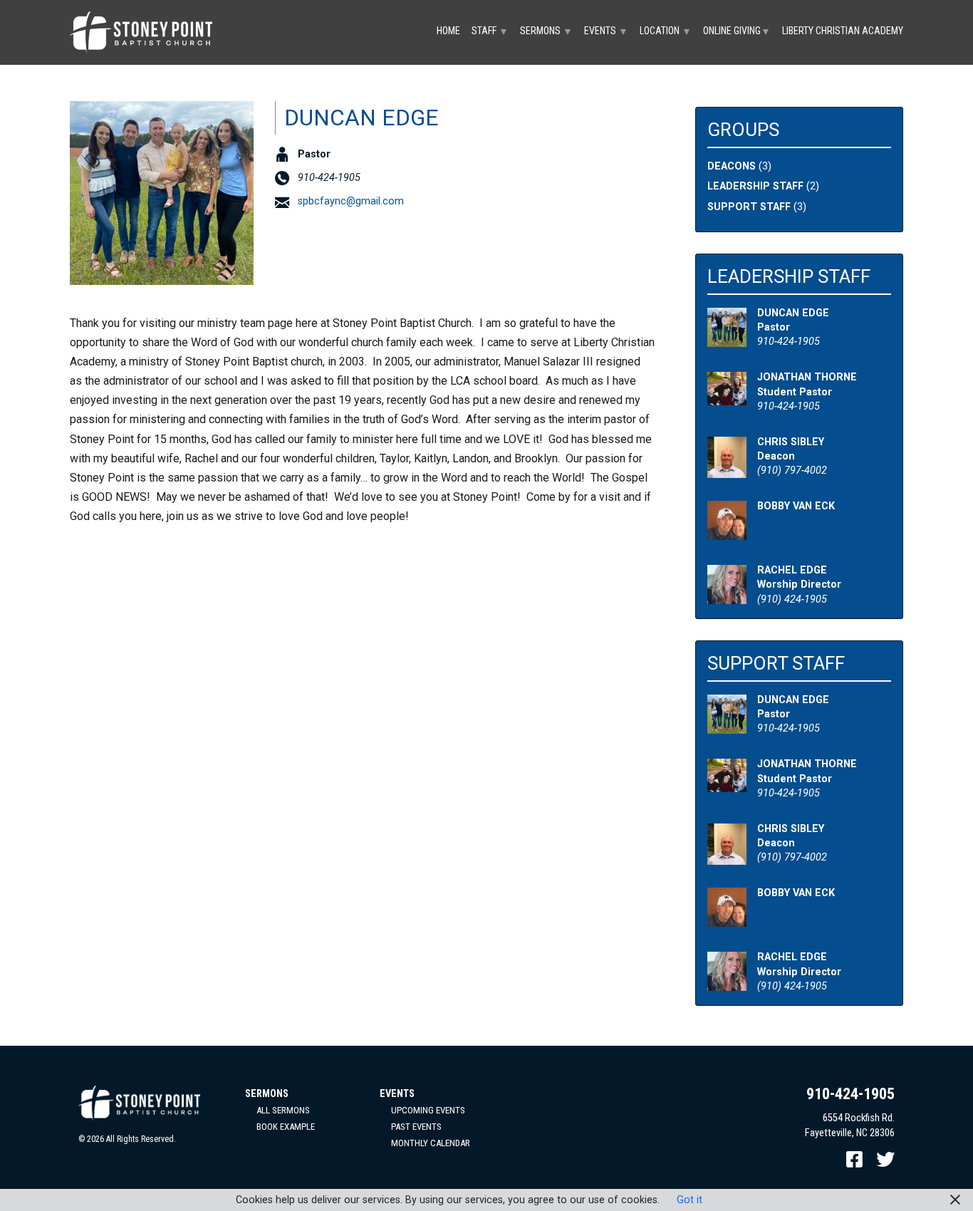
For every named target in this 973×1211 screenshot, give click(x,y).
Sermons (546, 31)
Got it (689, 1200)
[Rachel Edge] (726, 597)
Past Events (416, 1126)
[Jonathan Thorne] (726, 397)
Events (606, 31)
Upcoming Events (428, 1110)
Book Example (285, 1126)
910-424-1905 (850, 1094)
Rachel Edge (792, 570)
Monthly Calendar (430, 1143)
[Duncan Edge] (726, 339)
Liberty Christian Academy (842, 30)
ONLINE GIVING (737, 31)
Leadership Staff (755, 186)
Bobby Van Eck (796, 506)
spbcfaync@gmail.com (351, 201)
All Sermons (283, 1110)
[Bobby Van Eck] (726, 532)
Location (666, 31)
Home (448, 30)
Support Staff (749, 207)
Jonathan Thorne (807, 377)
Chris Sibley (790, 442)
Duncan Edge (793, 313)
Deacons (731, 166)
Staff (490, 31)
